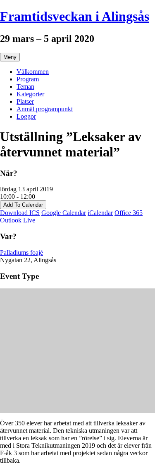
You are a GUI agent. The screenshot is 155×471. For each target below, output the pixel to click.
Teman (25, 86)
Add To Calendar (23, 205)
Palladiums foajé (21, 252)
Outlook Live (17, 220)
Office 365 (128, 212)
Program (28, 79)
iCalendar (100, 212)
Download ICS (20, 212)
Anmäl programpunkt (45, 108)
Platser (25, 101)
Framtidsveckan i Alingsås (74, 16)
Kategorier (30, 94)
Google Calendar (63, 212)
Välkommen (33, 71)
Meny (10, 57)
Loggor (26, 116)
